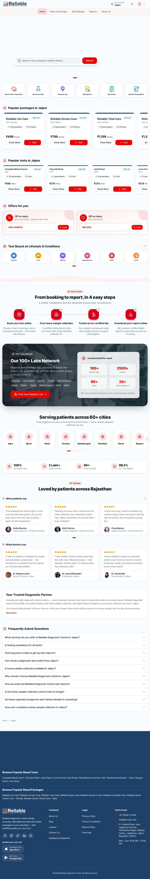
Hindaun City (135, 756)
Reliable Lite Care (10, 795)
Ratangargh (51, 763)
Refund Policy (88, 827)
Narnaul (126, 759)
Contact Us (54, 832)
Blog (51, 821)
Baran (68, 753)
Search (89, 60)
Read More (11, 613)
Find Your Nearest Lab (30, 394)
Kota (64, 759)
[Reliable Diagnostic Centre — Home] (15, 4)
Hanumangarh (120, 756)
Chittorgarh (20, 756)
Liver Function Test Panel (65, 777)
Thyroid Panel (32, 777)
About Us (53, 816)
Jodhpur (37, 759)
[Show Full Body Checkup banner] (73, 77)
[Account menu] (141, 4)
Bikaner (130, 753)
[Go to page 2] (71, 450)
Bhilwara (110, 753)
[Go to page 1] (69, 450)
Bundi (139, 753)
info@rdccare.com (127, 819)
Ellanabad (64, 756)
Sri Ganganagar (129, 763)
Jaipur (5, 759)
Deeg (45, 756)
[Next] (145, 246)
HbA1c (81, 69)
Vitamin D (61, 69)
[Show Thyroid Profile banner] (77, 77)
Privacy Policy (89, 816)
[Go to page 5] (77, 450)
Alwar (27, 753)
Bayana (76, 753)
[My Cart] (132, 4)
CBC (72, 69)
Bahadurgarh (47, 753)
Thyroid (48, 69)
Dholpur (53, 756)
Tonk (25, 766)
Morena (116, 759)
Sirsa (109, 763)
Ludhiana (106, 759)
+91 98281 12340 (127, 815)
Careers (52, 827)
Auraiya (35, 753)
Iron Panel (14, 781)
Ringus (62, 763)
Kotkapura (73, 759)
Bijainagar (120, 753)
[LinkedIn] (24, 835)
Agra (13, 753)
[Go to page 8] (82, 450)
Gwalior (108, 756)
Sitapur (117, 763)
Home (4, 720)
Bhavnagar (99, 753)
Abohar (5, 753)
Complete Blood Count (13, 777)
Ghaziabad (91, 756)
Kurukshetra (94, 759)
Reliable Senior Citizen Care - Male (40, 798)
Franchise (86, 832)
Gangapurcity (77, 756)
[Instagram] (11, 835)
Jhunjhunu (26, 759)
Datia (30, 756)
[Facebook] (5, 835)
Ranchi (40, 763)
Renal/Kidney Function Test (92, 777)
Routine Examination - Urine (120, 777)
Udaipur (33, 766)
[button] (23, 131)
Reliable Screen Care (30, 795)
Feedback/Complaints (59, 838)
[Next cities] (147, 438)
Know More (14, 142)
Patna (24, 763)
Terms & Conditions (91, 821)
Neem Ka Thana (139, 759)
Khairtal (56, 759)
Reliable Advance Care (91, 795)
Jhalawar (14, 759)
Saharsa (94, 763)
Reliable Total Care (50, 795)
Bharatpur (87, 753)
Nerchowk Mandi (12, 763)
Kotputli (83, 759)
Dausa (38, 756)
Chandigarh (7, 756)
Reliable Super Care (69, 795)
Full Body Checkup (32, 69)
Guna (100, 756)
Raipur (32, 763)
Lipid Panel (46, 777)
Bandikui (60, 753)
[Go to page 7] (80, 450)
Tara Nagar (15, 766)
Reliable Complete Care (114, 795)
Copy (65, 227)
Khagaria (46, 759)
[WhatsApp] (30, 835)
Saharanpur (83, 763)
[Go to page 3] (73, 450)
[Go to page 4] (75, 450)
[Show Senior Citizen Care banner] (71, 77)
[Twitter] (18, 835)
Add (34, 142)
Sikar (102, 763)
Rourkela (71, 763)
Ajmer (20, 753)
